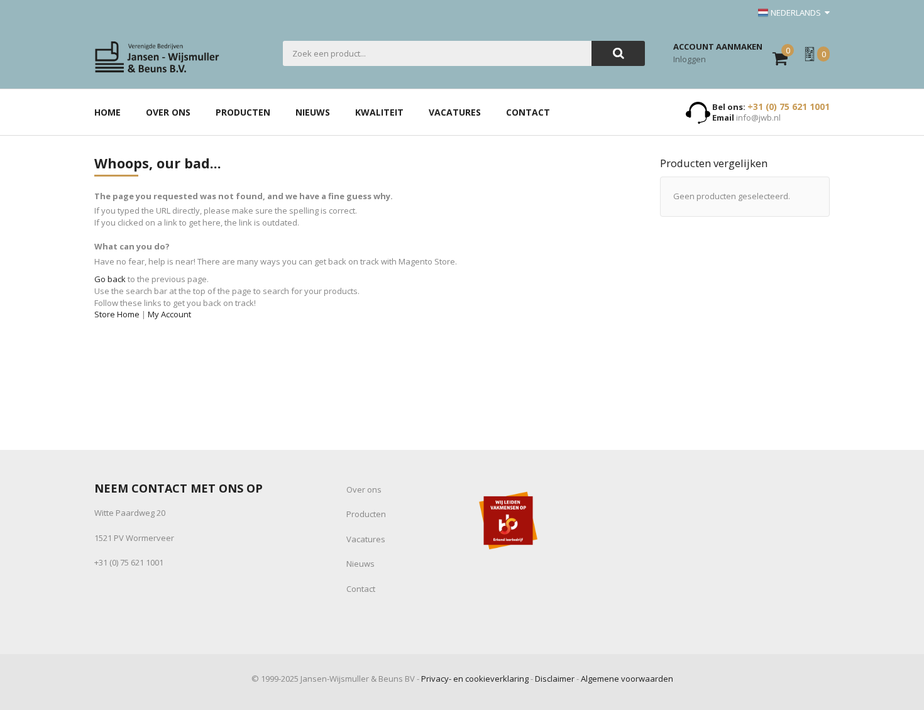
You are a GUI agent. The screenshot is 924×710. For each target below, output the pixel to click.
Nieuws (360, 563)
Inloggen (689, 59)
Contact (360, 588)
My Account (169, 314)
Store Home (117, 314)
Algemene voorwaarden (627, 678)
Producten (366, 514)
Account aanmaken (717, 46)
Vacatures (365, 539)
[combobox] (437, 53)
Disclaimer (555, 678)
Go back (110, 279)
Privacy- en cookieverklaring (475, 678)
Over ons (364, 489)
